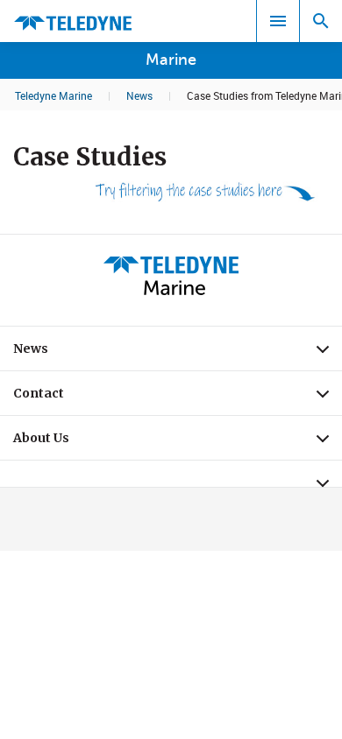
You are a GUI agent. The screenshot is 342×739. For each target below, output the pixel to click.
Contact (177, 397)
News (139, 95)
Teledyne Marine (53, 95)
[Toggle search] (321, 21)
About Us (177, 442)
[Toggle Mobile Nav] (278, 21)
